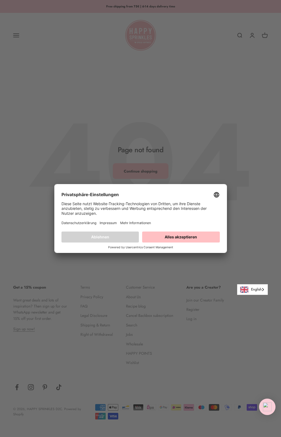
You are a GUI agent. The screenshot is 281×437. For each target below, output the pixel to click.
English (256, 289)
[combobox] (252, 289)
